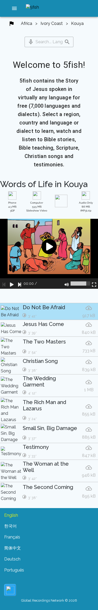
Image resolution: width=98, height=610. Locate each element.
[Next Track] (20, 283)
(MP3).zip (86, 206)
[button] (14, 8)
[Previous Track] (4, 283)
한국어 (10, 526)
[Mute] (67, 283)
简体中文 (12, 548)
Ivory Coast (52, 23)
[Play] (12, 283)
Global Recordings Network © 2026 (49, 600)
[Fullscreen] (94, 283)
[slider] (80, 283)
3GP (12, 206)
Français (12, 537)
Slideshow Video (36, 206)
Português (14, 570)
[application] (49, 254)
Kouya (77, 23)
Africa (26, 23)
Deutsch (12, 559)
